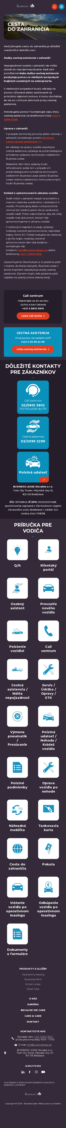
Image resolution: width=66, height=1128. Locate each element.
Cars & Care (33, 1015)
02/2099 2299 (33, 441)
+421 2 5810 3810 (43, 1036)
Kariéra (33, 1004)
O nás (33, 998)
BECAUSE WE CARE (33, 1010)
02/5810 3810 (33, 405)
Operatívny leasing (33, 974)
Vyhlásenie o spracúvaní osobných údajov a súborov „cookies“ (29, 1083)
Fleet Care (33, 988)
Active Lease (33, 984)
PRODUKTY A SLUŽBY (33, 968)
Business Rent (33, 979)
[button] (61, 7)
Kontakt (33, 1021)
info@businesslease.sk (39, 1044)
